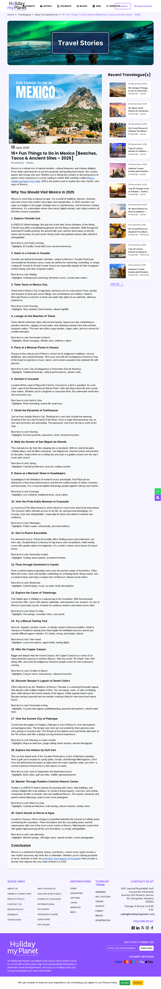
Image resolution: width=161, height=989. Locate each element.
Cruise (99, 901)
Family (99, 910)
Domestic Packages (49, 899)
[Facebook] (152, 927)
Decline (138, 982)
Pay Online (44, 924)
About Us (12, 888)
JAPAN (73, 902)
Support (123, 6)
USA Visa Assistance (49, 893)
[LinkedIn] (137, 927)
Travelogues (24, 14)
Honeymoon (102, 920)
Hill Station (102, 896)
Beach (99, 915)
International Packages (46, 907)
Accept (125, 982)
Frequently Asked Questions (48, 917)
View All (114, 283)
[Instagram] (147, 927)
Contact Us (14, 904)
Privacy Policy (16, 899)
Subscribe (147, 948)
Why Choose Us (47, 888)
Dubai (73, 888)
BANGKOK (75, 907)
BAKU (73, 912)
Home (10, 14)
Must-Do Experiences (46, 14)
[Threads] (133, 927)
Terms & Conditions (19, 893)
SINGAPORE (76, 893)
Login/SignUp (144, 6)
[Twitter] (142, 927)
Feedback (12, 914)
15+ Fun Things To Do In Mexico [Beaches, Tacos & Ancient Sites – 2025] (101, 14)
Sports (99, 906)
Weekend (100, 892)
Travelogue (14, 919)
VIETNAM (75, 897)
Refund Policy (15, 909)
